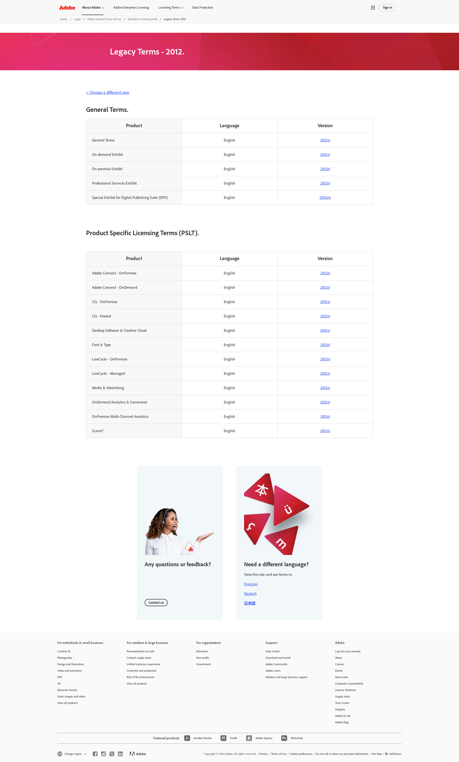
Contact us (156, 602)
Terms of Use (278, 754)
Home (63, 19)
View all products (67, 703)
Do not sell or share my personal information (342, 754)
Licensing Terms (169, 7)
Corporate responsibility (349, 683)
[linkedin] (120, 753)
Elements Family (67, 690)
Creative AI (63, 651)
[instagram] (103, 753)
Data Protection (202, 7)
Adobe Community (277, 664)
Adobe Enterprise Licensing (131, 7)
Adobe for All (342, 716)
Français (250, 584)
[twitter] (111, 753)
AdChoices (395, 754)
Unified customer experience (143, 664)
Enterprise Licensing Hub (142, 19)
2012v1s (325, 197)
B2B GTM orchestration (140, 677)
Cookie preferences (301, 754)
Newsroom (341, 677)
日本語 (250, 603)
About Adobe (91, 7)
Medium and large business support (287, 677)
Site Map (377, 754)
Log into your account (348, 651)
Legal (77, 19)
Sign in (387, 7)
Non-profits (202, 657)
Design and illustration (70, 664)
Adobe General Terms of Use (104, 19)
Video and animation (69, 670)
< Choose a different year (108, 92)
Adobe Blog (342, 722)
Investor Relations (345, 690)
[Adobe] (67, 7)
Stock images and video (71, 696)
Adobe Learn (273, 670)
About (338, 657)
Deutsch (250, 593)
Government (203, 664)
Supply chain (342, 696)
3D (59, 683)
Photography (64, 657)
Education (202, 651)
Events (339, 670)
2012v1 (325, 140)
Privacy (263, 754)
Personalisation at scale (140, 651)
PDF (59, 677)
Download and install (278, 657)
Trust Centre (342, 703)
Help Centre (273, 651)
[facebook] (95, 753)
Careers (339, 664)
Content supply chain (139, 657)
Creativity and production (141, 670)
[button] (373, 7)
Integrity (340, 709)
